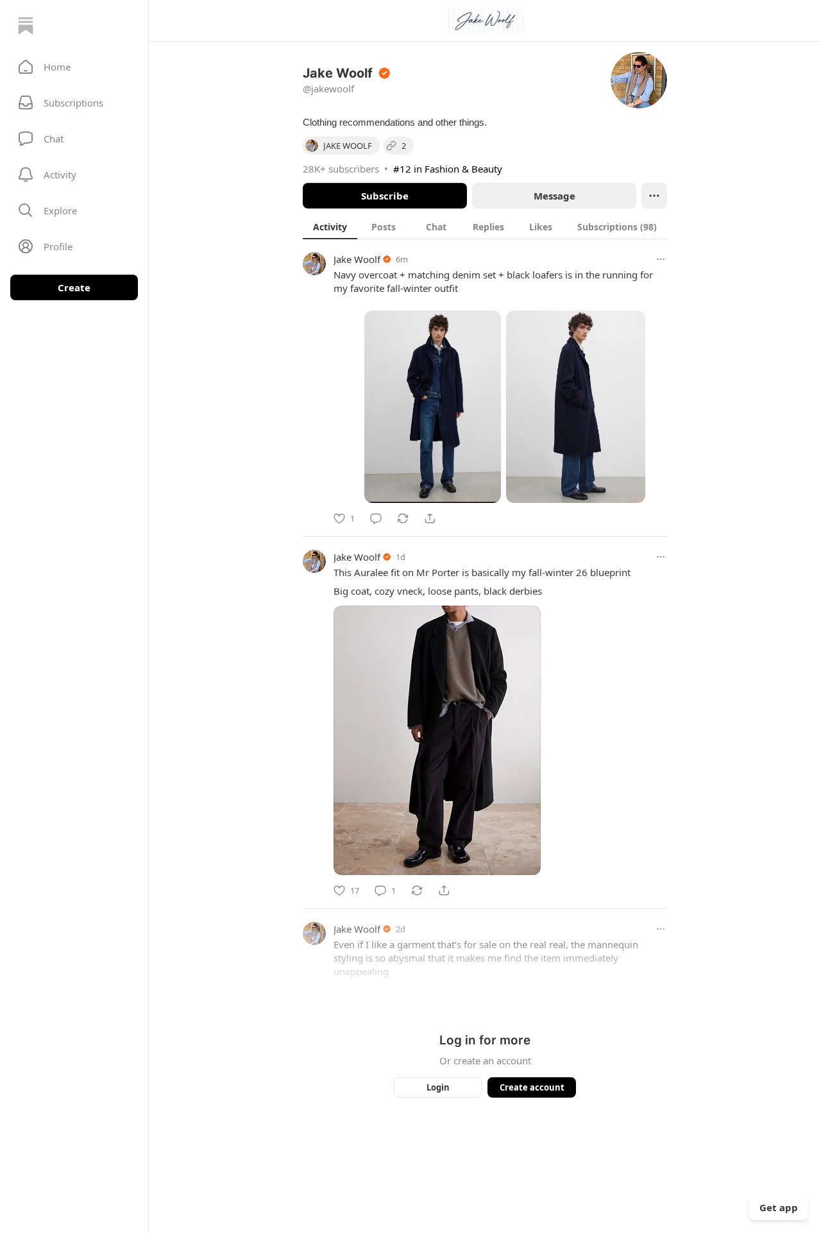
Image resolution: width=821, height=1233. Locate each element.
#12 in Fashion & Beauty (447, 168)
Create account (532, 1087)
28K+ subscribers (341, 168)
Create (74, 287)
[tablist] (485, 226)
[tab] (330, 226)
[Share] (430, 518)
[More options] (660, 259)
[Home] (25, 25)
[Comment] (376, 518)
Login (438, 1087)
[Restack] (403, 518)
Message (554, 195)
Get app (778, 1207)
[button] (74, 66)
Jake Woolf (357, 259)
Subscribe (385, 195)
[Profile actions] (654, 195)
